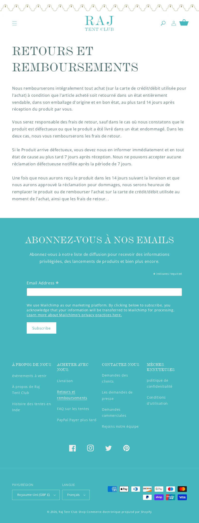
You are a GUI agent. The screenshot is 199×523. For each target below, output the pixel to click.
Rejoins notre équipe (120, 426)
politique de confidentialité (160, 383)
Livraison (65, 380)
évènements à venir (29, 375)
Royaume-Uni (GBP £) (33, 494)
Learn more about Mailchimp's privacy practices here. (74, 315)
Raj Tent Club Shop (72, 512)
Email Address (43, 283)
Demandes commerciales (114, 412)
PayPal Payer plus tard (76, 420)
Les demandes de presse (117, 395)
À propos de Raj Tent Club (26, 389)
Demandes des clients (115, 378)
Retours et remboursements (72, 394)
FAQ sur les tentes (73, 408)
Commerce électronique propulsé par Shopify (119, 512)
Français (73, 494)
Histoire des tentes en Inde (31, 407)
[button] (14, 23)
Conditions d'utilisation (157, 400)
